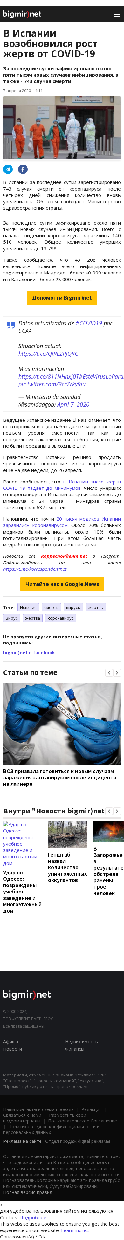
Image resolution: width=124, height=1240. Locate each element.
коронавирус (61, 618)
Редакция (91, 1109)
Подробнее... (34, 1217)
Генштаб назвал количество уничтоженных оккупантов (67, 867)
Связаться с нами (22, 1115)
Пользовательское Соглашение (82, 1121)
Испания (28, 607)
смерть (51, 607)
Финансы (74, 1049)
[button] (109, 673)
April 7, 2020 (73, 404)
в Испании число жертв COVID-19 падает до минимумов (62, 484)
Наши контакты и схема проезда (38, 1109)
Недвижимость (81, 1042)
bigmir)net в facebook (29, 653)
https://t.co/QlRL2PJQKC (48, 353)
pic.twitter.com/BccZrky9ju (52, 384)
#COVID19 (89, 323)
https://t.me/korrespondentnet (34, 569)
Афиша (10, 1042)
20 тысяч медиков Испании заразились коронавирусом (62, 522)
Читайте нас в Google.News (62, 584)
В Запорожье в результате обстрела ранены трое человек (108, 871)
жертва (32, 618)
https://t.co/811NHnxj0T (48, 376)
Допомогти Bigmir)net (62, 297)
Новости (12, 1049)
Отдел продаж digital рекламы (77, 1141)
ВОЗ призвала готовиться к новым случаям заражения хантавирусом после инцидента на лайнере (59, 777)
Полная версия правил (27, 1192)
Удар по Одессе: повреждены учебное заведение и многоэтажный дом (22, 891)
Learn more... (75, 1230)
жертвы (96, 607)
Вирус (12, 618)
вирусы (73, 607)
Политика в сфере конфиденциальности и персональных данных (51, 1129)
